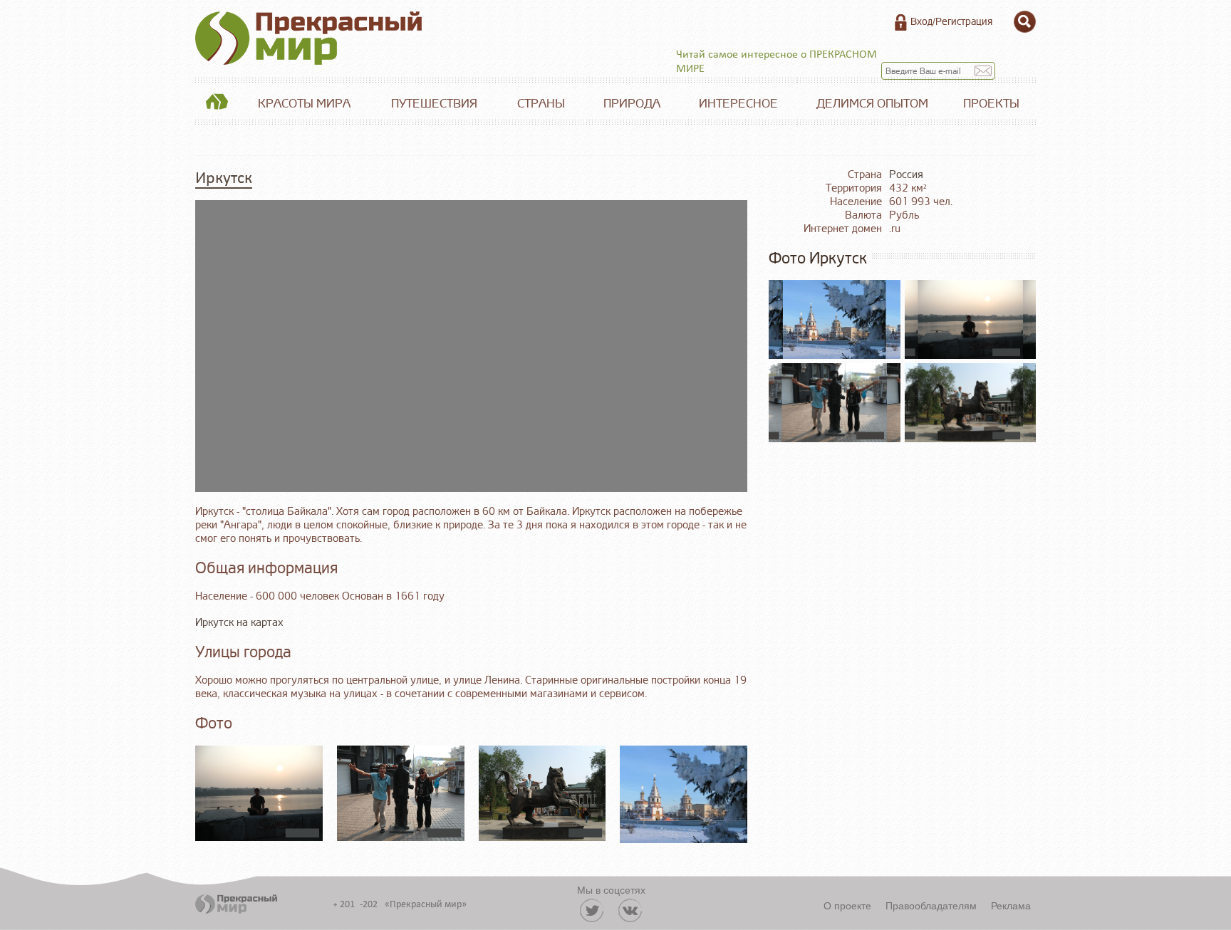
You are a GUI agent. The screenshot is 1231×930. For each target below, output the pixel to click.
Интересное (738, 103)
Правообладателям (931, 905)
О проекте (847, 905)
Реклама (1011, 905)
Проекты (991, 103)
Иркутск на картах (239, 622)
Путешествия (434, 103)
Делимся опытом (872, 103)
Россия (906, 175)
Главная (216, 104)
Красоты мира (304, 103)
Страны (541, 103)
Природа (631, 103)
